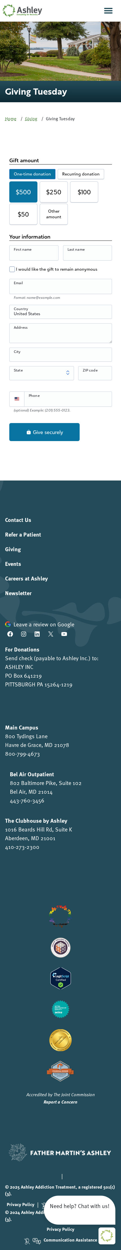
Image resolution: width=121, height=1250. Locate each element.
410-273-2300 (22, 846)
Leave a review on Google (44, 624)
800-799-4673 (22, 753)
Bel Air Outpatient (32, 774)
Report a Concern (60, 1101)
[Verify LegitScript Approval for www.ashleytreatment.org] (60, 977)
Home (10, 118)
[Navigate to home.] (21, 11)
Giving (31, 118)
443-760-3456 (27, 800)
